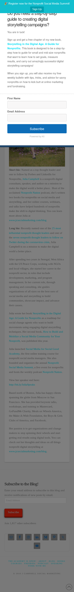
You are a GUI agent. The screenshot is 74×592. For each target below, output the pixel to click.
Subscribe (37, 128)
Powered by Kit (37, 136)
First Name (13, 98)
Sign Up (37, 9)
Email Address (16, 111)
